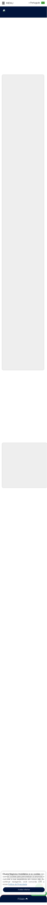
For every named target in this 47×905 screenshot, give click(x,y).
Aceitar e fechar (24, 890)
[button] (7, 3)
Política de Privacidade (17, 884)
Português (35, 3)
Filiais (22, 899)
